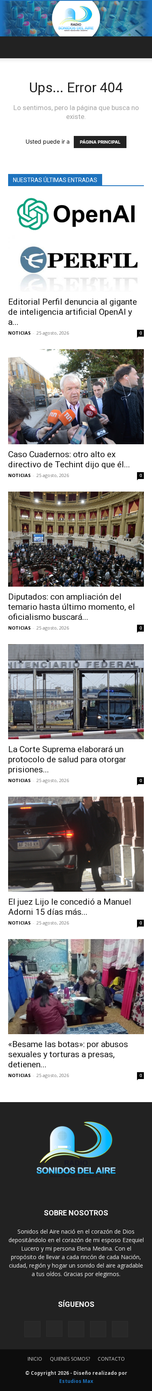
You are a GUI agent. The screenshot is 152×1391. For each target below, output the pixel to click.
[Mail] (76, 1329)
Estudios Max (76, 1381)
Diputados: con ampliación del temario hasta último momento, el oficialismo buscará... (71, 607)
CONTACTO (111, 1358)
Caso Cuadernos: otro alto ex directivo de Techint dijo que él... (69, 459)
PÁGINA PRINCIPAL (100, 142)
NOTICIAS (19, 333)
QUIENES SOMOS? (70, 1358)
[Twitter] (98, 1329)
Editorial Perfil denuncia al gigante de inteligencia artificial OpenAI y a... (72, 312)
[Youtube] (120, 1329)
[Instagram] (54, 1329)
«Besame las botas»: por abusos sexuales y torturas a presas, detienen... (68, 1054)
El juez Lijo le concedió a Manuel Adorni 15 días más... (69, 907)
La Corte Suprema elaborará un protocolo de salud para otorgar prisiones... (67, 759)
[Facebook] (32, 1329)
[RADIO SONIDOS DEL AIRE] (76, 18)
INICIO (35, 1358)
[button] (14, 47)
